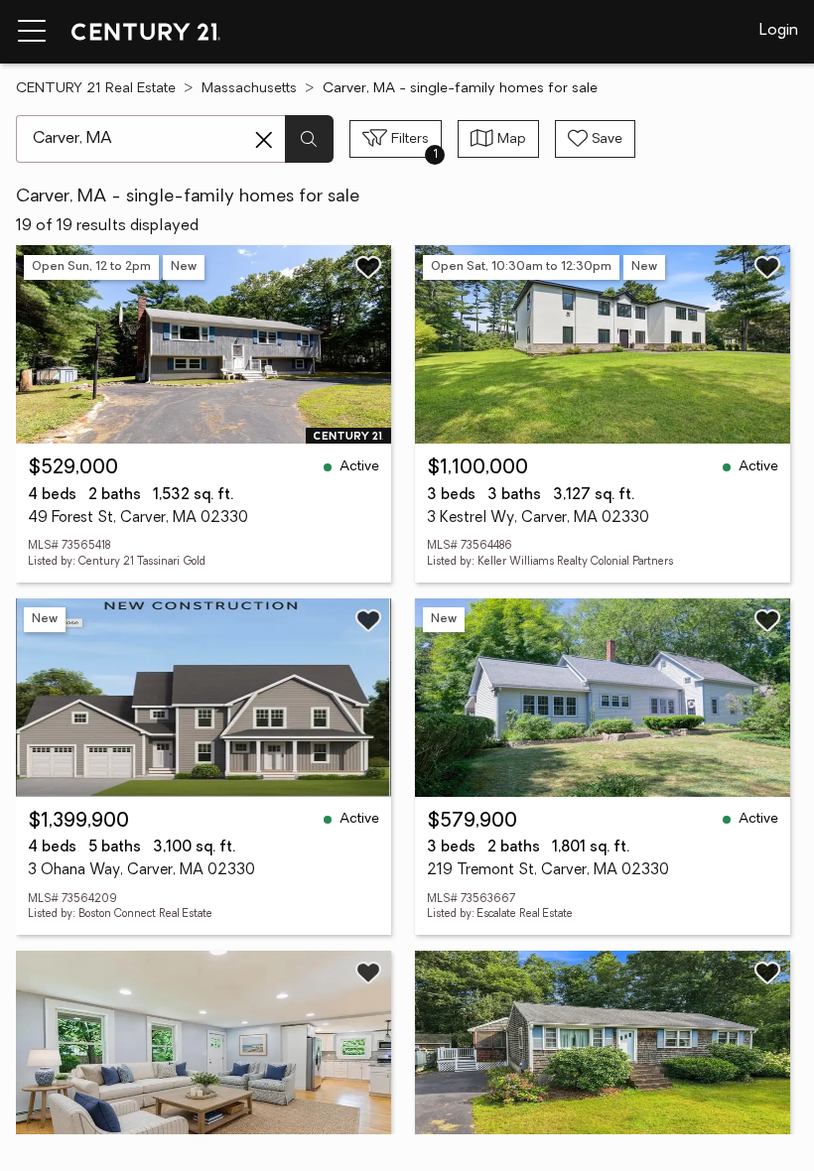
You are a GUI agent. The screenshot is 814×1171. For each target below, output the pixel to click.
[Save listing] (368, 267)
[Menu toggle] (32, 32)
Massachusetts (249, 88)
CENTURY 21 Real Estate (96, 88)
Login (778, 31)
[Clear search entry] (264, 140)
